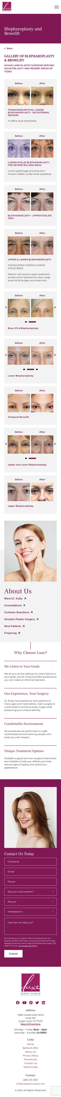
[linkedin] (43, 1002)
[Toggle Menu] (56, 7)
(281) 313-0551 (30, 1080)
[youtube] (24, 1002)
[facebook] (18, 1002)
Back (9, 48)
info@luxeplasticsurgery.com (30, 1083)
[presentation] (6, 307)
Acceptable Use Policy (27, 946)
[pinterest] (31, 1002)
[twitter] (37, 1002)
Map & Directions (30, 1024)
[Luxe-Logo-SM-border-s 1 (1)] (30, 974)
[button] (26, 321)
